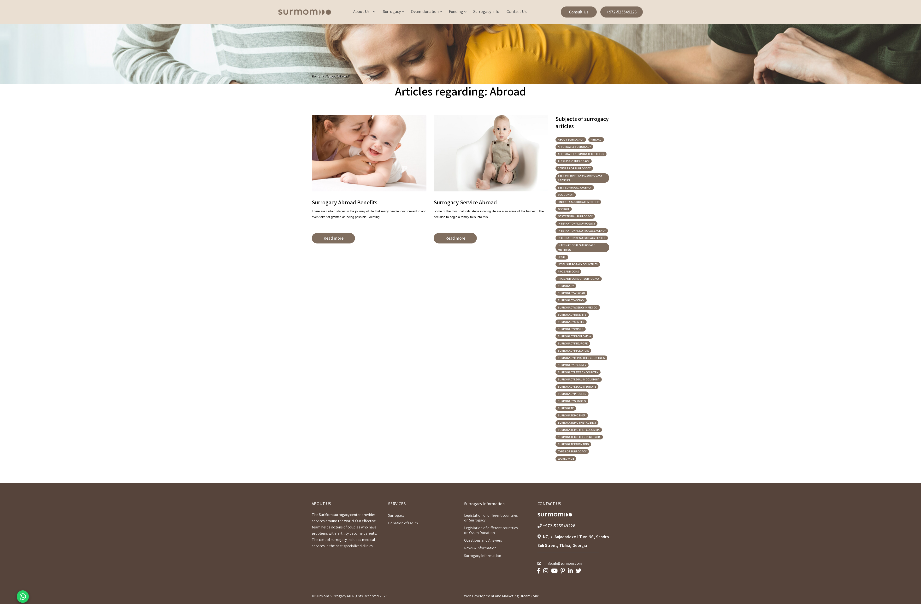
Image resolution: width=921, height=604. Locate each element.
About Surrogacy (571, 139)
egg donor (565, 194)
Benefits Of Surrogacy (574, 168)
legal (562, 257)
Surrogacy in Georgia (573, 350)
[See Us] (545, 571)
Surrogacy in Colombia (574, 336)
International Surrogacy (576, 223)
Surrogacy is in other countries (581, 358)
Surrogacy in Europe (573, 343)
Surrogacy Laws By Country (578, 372)
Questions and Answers (483, 540)
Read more (333, 238)
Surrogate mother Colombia (579, 430)
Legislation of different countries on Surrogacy (491, 518)
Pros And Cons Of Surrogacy (578, 278)
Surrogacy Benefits (572, 314)
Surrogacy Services (572, 401)
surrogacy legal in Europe (577, 386)
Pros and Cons (568, 271)
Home (316, 76)
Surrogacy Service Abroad (465, 202)
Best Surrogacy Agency (574, 187)
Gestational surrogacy (575, 216)
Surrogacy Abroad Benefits (344, 202)
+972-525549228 (622, 12)
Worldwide (566, 458)
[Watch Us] (554, 571)
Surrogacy (566, 286)
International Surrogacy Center (582, 238)
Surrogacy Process (572, 394)
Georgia (563, 209)
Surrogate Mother (571, 415)
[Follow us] (578, 571)
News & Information (480, 548)
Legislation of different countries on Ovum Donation (491, 530)
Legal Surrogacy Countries (578, 264)
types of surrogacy (572, 451)
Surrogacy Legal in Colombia (578, 379)
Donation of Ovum (403, 523)
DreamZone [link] (529, 595)
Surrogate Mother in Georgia (579, 437)
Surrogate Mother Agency (577, 422)
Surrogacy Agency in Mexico (577, 307)
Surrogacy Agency (571, 300)
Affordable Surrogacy (574, 146)
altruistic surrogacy (573, 161)
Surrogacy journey (572, 365)
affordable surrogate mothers (581, 154)
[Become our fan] (538, 571)
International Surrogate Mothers (576, 247)
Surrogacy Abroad (571, 293)
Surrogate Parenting (573, 444)
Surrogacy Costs (570, 329)
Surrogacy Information (482, 555)
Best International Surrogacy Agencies (580, 178)
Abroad (596, 139)
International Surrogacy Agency (582, 230)
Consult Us (578, 12)
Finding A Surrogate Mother (578, 202)
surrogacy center (571, 322)
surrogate (566, 408)
